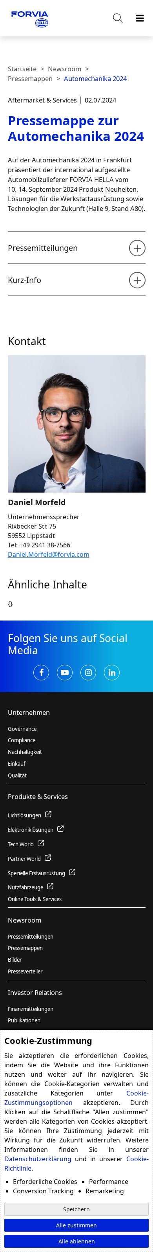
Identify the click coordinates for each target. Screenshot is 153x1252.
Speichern (76, 1209)
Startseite (22, 68)
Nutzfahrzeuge (25, 887)
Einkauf (17, 763)
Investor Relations (35, 992)
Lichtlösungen (24, 815)
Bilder (15, 959)
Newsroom (64, 68)
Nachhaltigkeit (25, 752)
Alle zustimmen (76, 1225)
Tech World (21, 844)
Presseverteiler (25, 971)
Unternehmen (29, 712)
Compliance (21, 740)
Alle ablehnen (76, 1241)
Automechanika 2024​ (95, 78)
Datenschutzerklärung (37, 1159)
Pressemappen (30, 78)
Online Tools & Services (35, 899)
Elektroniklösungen (30, 829)
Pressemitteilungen (30, 936)
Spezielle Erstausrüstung (36, 873)
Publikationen (24, 1020)
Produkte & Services (38, 796)
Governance (22, 728)
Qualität (17, 775)
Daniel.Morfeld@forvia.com (48, 554)
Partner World (24, 858)
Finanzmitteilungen (30, 1009)
